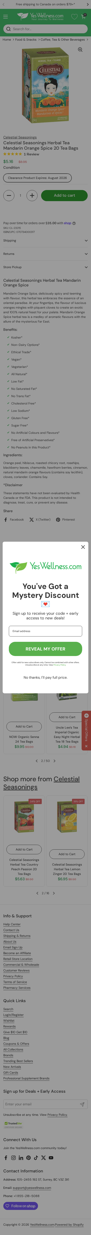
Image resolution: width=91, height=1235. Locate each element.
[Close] (83, 547)
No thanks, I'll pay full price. (45, 677)
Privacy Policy (59, 665)
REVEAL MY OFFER (45, 649)
